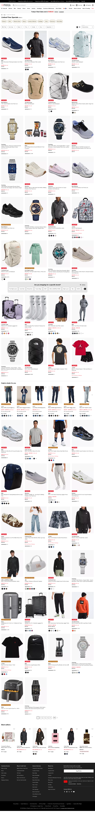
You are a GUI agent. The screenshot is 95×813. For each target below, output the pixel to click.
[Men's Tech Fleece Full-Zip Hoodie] (83, 308)
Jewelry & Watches (32, 21)
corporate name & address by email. (67, 808)
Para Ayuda (3, 775)
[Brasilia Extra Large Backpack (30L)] (36, 647)
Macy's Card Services (21, 777)
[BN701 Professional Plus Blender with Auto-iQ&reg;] (59, 647)
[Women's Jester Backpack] (83, 44)
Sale (4, 14)
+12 (36, 458)
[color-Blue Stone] (89, 415)
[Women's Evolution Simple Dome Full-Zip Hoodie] (59, 563)
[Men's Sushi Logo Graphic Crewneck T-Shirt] (59, 351)
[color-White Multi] (32, 334)
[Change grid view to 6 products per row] (79, 27)
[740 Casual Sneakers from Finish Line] (59, 44)
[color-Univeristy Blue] (53, 460)
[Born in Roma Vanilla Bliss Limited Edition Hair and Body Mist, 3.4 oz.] (55, 736)
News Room (50, 782)
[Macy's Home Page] (5, 5)
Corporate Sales (51, 770)
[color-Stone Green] (55, 333)
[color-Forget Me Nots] (4, 415)
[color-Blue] (2, 503)
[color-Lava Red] (73, 630)
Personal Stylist (35, 782)
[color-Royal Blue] (30, 458)
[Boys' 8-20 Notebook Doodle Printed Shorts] (59, 520)
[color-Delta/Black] (57, 333)
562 (54, 717)
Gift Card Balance (20, 775)
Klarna (2, 770)
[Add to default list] (45, 387)
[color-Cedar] (75, 545)
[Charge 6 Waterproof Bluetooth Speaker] (36, 563)
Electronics (52, 21)
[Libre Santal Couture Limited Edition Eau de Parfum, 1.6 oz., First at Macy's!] (87, 736)
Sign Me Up (78, 770)
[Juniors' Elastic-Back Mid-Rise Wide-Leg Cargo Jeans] (36, 520)
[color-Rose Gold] (6, 333)
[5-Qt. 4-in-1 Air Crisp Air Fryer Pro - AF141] (12, 690)
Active (56, 11)
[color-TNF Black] (51, 111)
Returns (2, 777)
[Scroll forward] (85, 289)
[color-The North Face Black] (51, 235)
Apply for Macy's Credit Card (22, 768)
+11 (90, 415)
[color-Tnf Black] (49, 589)
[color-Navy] (30, 279)
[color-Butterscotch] (4, 333)
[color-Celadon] (26, 279)
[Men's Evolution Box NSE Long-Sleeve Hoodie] (83, 605)
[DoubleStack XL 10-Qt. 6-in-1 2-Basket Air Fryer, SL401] (12, 605)
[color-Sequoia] (87, 415)
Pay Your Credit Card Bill (21, 780)
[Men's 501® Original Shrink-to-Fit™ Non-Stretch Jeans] (55, 394)
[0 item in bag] (93, 5)
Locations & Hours (36, 770)
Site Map (49, 784)
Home (46, 21)
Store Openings (35, 789)
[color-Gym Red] (51, 460)
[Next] (21, 44)
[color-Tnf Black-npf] (26, 69)
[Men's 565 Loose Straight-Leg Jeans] (8, 394)
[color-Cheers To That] (6, 415)
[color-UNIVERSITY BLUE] (6, 674)
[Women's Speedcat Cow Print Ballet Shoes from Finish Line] (12, 520)
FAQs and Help (4, 768)
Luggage (61, 11)
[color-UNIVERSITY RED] (4, 674)
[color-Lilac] (2, 333)
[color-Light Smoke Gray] (49, 547)
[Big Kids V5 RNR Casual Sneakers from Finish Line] (83, 433)
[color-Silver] (28, 630)
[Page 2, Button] (57, 717)
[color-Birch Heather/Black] (53, 502)
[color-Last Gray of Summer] (67, 415)
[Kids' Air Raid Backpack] (83, 210)
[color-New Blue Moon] (71, 415)
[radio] (26, 69)
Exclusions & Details (72, 783)
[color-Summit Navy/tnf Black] (28, 69)
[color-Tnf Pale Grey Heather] (51, 589)
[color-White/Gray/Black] (30, 334)
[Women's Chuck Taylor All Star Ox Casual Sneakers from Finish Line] (59, 169)
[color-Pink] (81, 237)
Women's (4, 21)
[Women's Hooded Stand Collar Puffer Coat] (71, 736)
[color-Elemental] (30, 630)
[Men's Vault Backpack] (36, 86)
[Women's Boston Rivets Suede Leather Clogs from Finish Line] (83, 86)
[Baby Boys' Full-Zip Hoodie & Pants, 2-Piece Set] (36, 253)
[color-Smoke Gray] (28, 672)
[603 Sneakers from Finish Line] (12, 210)
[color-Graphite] (28, 458)
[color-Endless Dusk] (53, 235)
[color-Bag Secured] (69, 415)
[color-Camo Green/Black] (77, 333)
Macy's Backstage (36, 775)
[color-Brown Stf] (57, 415)
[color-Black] (73, 112)
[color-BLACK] (2, 674)
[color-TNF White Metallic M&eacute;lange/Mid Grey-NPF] (49, 111)
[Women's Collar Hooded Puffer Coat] (24, 736)
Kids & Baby (59, 21)
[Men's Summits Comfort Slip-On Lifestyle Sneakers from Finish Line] (83, 253)
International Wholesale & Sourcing (54, 777)
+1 (82, 237)
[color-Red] (77, 237)
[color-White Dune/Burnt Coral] (2, 279)
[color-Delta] (51, 333)
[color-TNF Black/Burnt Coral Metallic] (4, 279)
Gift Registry (35, 796)
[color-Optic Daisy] (24, 415)
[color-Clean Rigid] (26, 415)
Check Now (79, 783)
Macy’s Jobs (50, 780)
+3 (59, 415)
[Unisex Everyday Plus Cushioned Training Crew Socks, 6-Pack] (36, 308)
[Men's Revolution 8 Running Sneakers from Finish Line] (12, 44)
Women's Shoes (17, 21)
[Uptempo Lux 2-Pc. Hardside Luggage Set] (36, 605)
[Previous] (2, 44)
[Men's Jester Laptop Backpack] (36, 351)
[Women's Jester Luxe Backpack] (12, 253)
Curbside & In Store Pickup (37, 768)
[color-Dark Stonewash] (18, 415)
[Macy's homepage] (2, 14)
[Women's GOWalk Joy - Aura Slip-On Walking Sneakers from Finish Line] (36, 476)
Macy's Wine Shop (36, 780)
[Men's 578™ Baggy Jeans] (71, 394)
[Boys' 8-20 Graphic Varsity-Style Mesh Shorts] (59, 433)
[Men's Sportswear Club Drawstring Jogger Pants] (59, 605)
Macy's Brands (35, 777)
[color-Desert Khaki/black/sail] (8, 503)
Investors (49, 775)
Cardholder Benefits (20, 770)
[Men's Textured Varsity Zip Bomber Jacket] (12, 563)
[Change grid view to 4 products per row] (77, 27)
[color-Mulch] (36, 754)
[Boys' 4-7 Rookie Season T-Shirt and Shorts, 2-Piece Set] (83, 351)
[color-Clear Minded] (80, 415)
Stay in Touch (35, 784)
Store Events (35, 787)
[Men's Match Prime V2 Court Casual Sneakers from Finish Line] (83, 476)
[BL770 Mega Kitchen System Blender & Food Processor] (36, 129)
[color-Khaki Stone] (75, 630)
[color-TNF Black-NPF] (73, 545)
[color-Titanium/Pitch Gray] (26, 458)
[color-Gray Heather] (51, 630)
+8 (12, 415)
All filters (83, 284)
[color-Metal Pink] (79, 545)
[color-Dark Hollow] (82, 415)
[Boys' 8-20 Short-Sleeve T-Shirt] (12, 647)
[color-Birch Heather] (53, 630)
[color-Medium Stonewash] (22, 415)
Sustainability (50, 787)
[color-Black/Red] (75, 237)
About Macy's (50, 768)
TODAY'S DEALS (12, 1)
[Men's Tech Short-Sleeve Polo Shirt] (36, 433)
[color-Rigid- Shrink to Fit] (49, 415)
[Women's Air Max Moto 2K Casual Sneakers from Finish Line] (12, 433)
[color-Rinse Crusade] (65, 415)
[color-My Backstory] (8, 415)
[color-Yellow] (28, 279)
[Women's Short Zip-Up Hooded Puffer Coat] (40, 736)
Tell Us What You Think (37, 794)
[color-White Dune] (55, 235)
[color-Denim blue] (10, 415)
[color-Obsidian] (55, 630)
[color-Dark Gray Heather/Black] (73, 333)
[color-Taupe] (75, 112)
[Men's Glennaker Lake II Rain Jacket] (59, 308)
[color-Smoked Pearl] (49, 235)
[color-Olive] (6, 589)
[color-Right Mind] (2, 415)
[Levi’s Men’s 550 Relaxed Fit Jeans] (40, 394)
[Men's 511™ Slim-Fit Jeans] (87, 394)
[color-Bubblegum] (8, 333)
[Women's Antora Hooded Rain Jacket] (59, 210)
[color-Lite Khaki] (57, 630)
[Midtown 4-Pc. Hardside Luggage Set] (12, 308)
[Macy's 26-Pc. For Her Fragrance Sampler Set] (8, 736)
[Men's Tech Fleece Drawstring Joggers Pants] (59, 476)
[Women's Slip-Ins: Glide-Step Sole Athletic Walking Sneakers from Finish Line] (36, 169)
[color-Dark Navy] (55, 502)
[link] (12, 64)
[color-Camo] (28, 589)
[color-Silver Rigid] (53, 415)
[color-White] (73, 237)
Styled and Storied (51, 789)
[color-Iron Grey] (6, 503)
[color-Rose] (77, 672)
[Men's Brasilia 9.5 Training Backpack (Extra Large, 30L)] (12, 476)
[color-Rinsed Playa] (85, 415)
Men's (10, 21)
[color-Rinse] (20, 415)
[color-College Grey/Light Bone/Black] (79, 333)
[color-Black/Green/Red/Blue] (79, 237)
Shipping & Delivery (5, 780)
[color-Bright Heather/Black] (81, 333)
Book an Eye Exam (36, 791)
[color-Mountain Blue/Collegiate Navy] (53, 333)
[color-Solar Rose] (32, 630)
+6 (59, 333)
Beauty (24, 21)
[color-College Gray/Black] (57, 502)
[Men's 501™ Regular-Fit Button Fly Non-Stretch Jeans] (24, 394)
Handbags (40, 21)
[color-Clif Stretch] (42, 415)
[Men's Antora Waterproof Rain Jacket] (36, 44)
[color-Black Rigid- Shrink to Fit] (51, 415)
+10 (59, 630)
